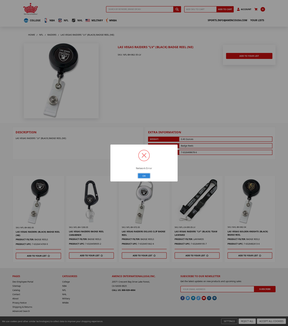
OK (144, 175)
